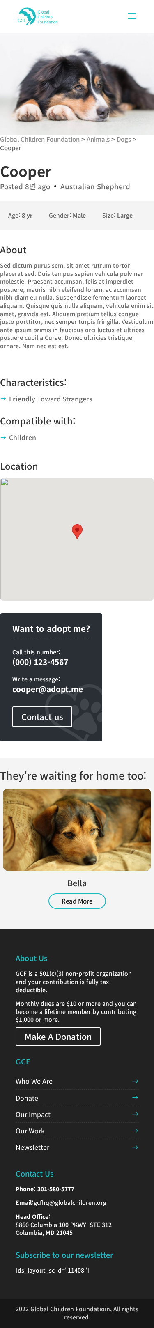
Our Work (30, 1130)
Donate (27, 1098)
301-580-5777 (55, 1189)
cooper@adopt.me (47, 688)
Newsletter (32, 1147)
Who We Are (34, 1081)
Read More (77, 901)
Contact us (42, 716)
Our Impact (33, 1114)
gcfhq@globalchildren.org (70, 1202)
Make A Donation (58, 1036)
